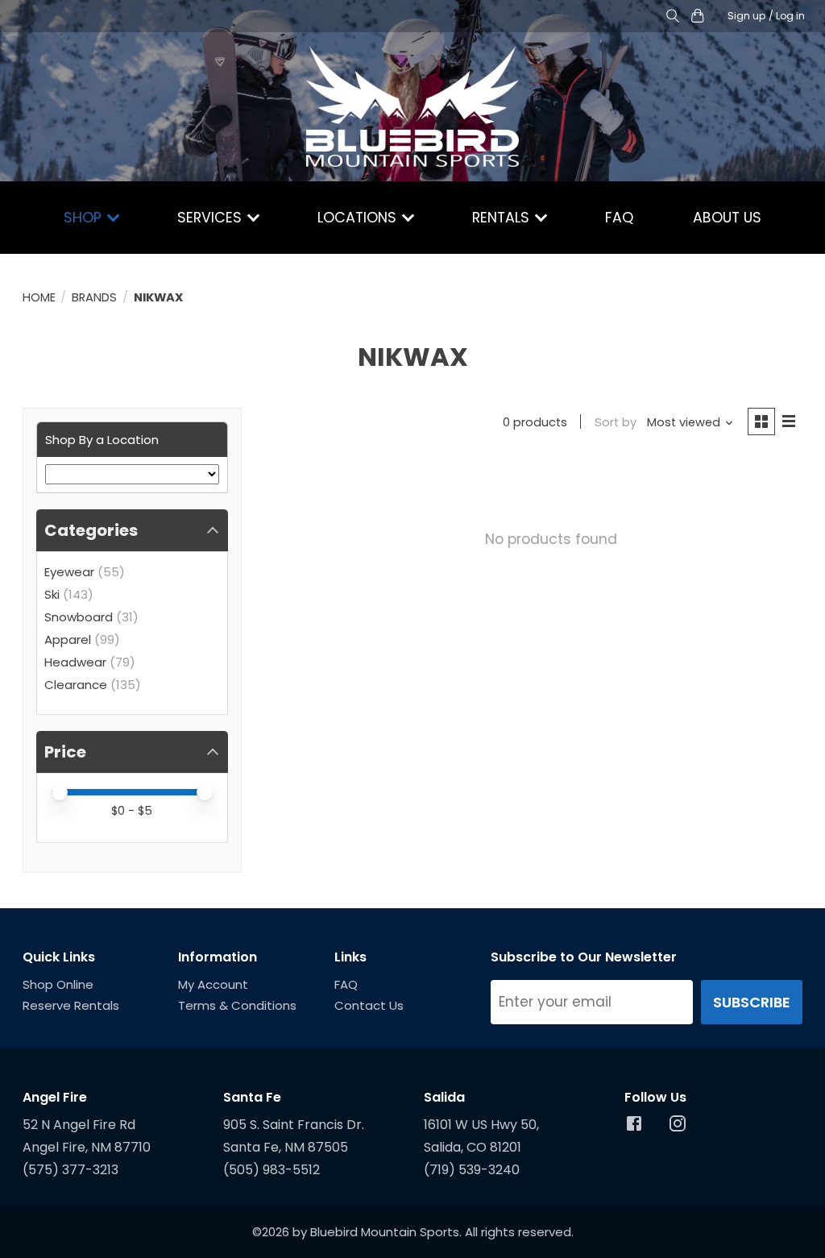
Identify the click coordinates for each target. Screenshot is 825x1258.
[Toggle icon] (673, 16)
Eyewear (69, 571)
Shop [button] (85, 217)
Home (39, 297)
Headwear (75, 662)
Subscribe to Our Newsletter (584, 957)
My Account (213, 984)
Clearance (75, 684)
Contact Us (369, 1005)
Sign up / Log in (766, 16)
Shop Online (58, 984)
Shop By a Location (102, 439)
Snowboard (78, 616)
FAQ (619, 217)
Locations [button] (358, 217)
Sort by (615, 422)
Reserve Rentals (71, 1005)
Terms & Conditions (237, 1005)
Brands (94, 297)
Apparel (67, 639)
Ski (52, 594)
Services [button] (211, 217)
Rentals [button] (502, 217)
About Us (727, 217)
